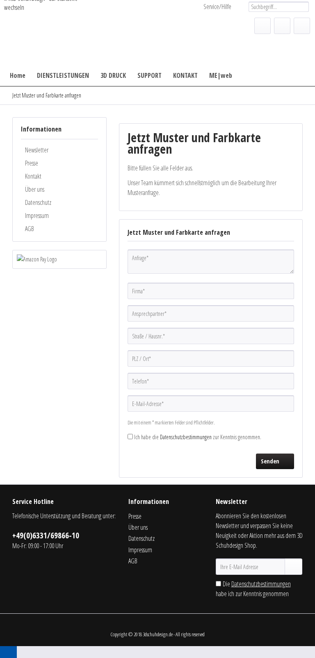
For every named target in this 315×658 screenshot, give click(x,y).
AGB (29, 228)
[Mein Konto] (282, 26)
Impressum (37, 215)
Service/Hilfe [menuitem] (217, 6)
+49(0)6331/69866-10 (45, 535)
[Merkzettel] (262, 26)
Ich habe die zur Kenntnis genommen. (197, 437)
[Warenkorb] (302, 26)
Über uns (34, 189)
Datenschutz (38, 202)
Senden (270, 461)
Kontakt (33, 176)
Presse (31, 163)
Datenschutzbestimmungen (186, 437)
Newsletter (36, 149)
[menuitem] (278, 7)
